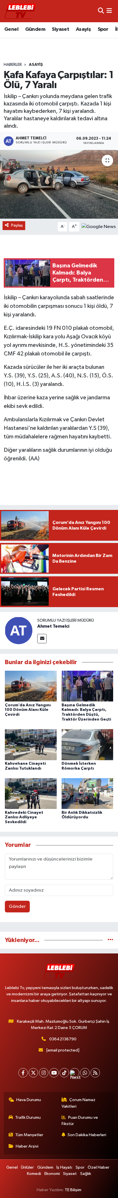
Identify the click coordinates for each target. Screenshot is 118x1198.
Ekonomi (52, 1173)
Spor (103, 29)
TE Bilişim (73, 1190)
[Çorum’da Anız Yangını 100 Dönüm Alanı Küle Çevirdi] (31, 686)
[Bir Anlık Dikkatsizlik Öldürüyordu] (87, 793)
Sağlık (85, 1173)
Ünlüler (27, 1167)
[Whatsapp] (85, 1072)
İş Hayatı (64, 1167)
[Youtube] (54, 1072)
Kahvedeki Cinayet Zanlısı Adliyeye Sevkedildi (24, 817)
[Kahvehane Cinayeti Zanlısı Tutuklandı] (31, 744)
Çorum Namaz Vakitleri (79, 1103)
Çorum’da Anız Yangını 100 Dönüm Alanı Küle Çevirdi (28, 710)
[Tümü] (110, 940)
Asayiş (83, 29)
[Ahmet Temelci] (18, 630)
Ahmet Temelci (53, 626)
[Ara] (101, 11)
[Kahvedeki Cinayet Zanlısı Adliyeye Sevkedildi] (31, 793)
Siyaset (60, 29)
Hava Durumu (28, 1100)
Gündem (35, 29)
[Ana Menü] (109, 11)
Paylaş (17, 225)
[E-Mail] (42, 638)
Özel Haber (98, 1167)
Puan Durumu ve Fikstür (80, 1120)
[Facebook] (23, 1072)
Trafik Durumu (28, 1117)
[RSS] (95, 1072)
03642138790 (62, 1039)
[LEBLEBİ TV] (20, 11)
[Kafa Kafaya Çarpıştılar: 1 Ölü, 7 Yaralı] (59, 184)
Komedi (34, 1173)
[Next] (74, 1072)
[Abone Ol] (99, 226)
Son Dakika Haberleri (87, 1135)
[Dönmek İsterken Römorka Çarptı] (87, 744)
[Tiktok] (64, 1072)
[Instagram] (43, 1072)
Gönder (17, 906)
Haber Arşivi (27, 1146)
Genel (11, 29)
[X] (33, 1072)
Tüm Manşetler (29, 1135)
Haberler (13, 65)
